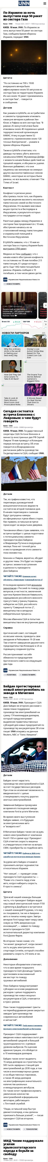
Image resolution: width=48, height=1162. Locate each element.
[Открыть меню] (44, 3)
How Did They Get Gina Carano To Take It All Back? (12, 376)
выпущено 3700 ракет (14, 248)
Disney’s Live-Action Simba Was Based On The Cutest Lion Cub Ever (35, 353)
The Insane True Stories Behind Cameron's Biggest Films (34, 377)
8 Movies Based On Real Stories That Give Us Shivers (34, 401)
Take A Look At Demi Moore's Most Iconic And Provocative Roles (12, 401)
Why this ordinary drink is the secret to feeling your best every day (12, 352)
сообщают (26, 254)
